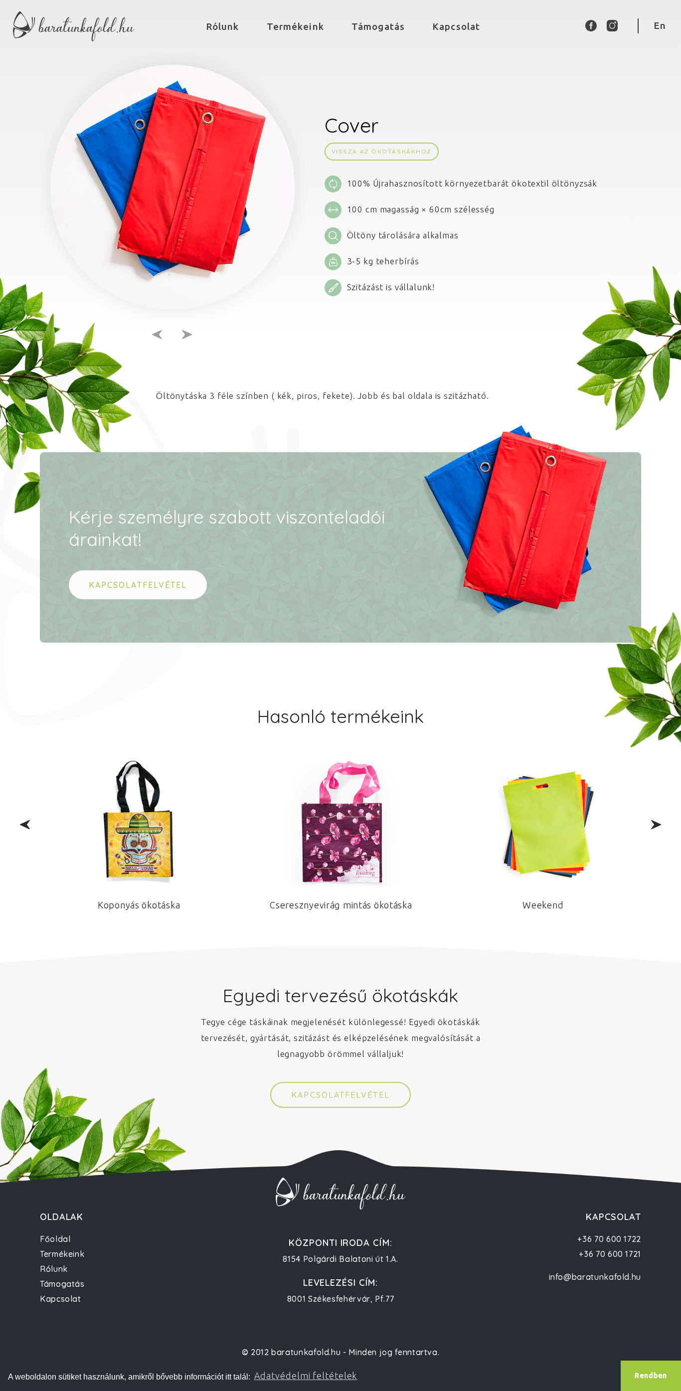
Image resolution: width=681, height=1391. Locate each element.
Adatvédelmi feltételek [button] (305, 1376)
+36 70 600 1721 (610, 1254)
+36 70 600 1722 (609, 1239)
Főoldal (55, 1239)
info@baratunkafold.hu (595, 1277)
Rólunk (222, 26)
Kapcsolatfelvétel (340, 1095)
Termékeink (295, 26)
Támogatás (378, 26)
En (660, 25)
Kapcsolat (456, 26)
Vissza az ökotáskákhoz (382, 151)
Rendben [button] (651, 1376)
